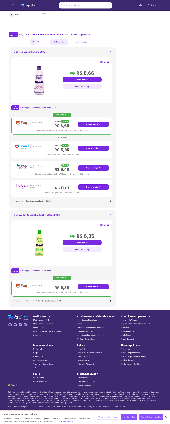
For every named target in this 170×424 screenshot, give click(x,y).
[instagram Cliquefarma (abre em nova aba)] (25, 325)
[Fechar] (166, 417)
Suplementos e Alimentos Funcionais (136, 324)
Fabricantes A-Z (83, 356)
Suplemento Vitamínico (130, 320)
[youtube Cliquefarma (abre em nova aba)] (15, 325)
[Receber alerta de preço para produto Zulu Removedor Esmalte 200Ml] (108, 62)
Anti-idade (37, 368)
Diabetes (37, 335)
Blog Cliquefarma (40, 381)
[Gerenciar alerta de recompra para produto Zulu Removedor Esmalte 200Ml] (101, 62)
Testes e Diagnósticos (86, 339)
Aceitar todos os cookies (151, 417)
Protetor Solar (39, 356)
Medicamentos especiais (43, 324)
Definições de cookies (107, 417)
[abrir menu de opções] (13, 5)
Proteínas (125, 328)
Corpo (35, 353)
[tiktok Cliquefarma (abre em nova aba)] (20, 325)
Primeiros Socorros (85, 331)
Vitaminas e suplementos (135, 316)
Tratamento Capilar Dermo (43, 364)
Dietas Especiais (128, 339)
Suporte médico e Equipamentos (90, 335)
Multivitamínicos (127, 331)
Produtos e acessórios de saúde (95, 316)
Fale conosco (82, 378)
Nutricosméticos (40, 360)
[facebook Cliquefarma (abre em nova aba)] (10, 325)
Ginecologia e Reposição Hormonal (47, 331)
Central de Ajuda (84, 385)
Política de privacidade (130, 353)
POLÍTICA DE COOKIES (65, 421)
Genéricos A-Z (83, 360)
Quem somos (38, 378)
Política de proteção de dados (133, 356)
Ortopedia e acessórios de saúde (90, 328)
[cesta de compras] (140, 5)
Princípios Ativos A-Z (85, 364)
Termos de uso (127, 349)
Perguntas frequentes (86, 381)
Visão (79, 324)
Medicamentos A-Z (41, 320)
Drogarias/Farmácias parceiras (89, 353)
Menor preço (81, 42)
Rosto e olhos (38, 349)
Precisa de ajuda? (87, 373)
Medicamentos (41, 316)
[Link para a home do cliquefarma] (39, 5)
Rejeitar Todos (129, 417)
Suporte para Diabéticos (87, 320)
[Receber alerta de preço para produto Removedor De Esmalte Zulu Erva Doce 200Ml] (108, 225)
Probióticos (126, 335)
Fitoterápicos (38, 328)
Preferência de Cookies (131, 364)
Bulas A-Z (81, 349)
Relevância (59, 42)
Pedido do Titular (128, 360)
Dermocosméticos (43, 345)
